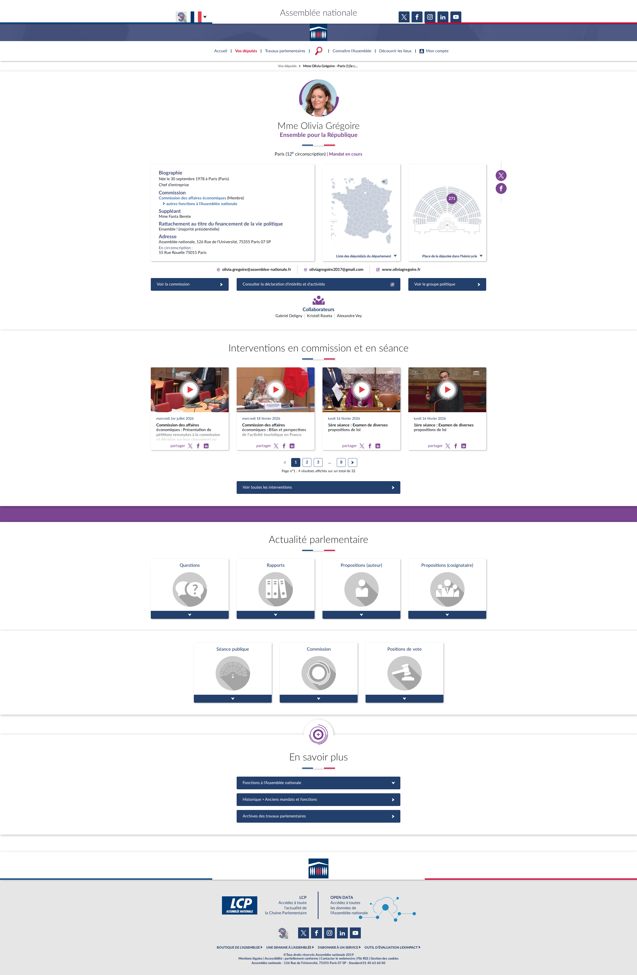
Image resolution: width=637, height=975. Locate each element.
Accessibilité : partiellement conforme (291, 958)
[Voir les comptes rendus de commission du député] (319, 673)
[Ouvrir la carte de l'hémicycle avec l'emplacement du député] (447, 212)
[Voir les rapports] (276, 589)
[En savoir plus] (361, 589)
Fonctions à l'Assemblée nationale (318, 783)
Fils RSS (362, 958)
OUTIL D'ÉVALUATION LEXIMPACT (391, 947)
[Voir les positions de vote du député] (404, 673)
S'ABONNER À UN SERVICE (338, 947)
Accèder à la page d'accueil (318, 30)
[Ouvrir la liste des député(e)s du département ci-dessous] (361, 212)
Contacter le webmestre (337, 958)
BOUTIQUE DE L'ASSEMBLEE (238, 947)
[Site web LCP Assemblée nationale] (268, 905)
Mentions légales (250, 958)
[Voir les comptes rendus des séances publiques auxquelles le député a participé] (233, 673)
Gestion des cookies (385, 958)
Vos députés (287, 66)
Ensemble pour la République (319, 135)
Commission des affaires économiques (192, 198)
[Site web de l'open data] (368, 905)
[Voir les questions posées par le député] (190, 589)
